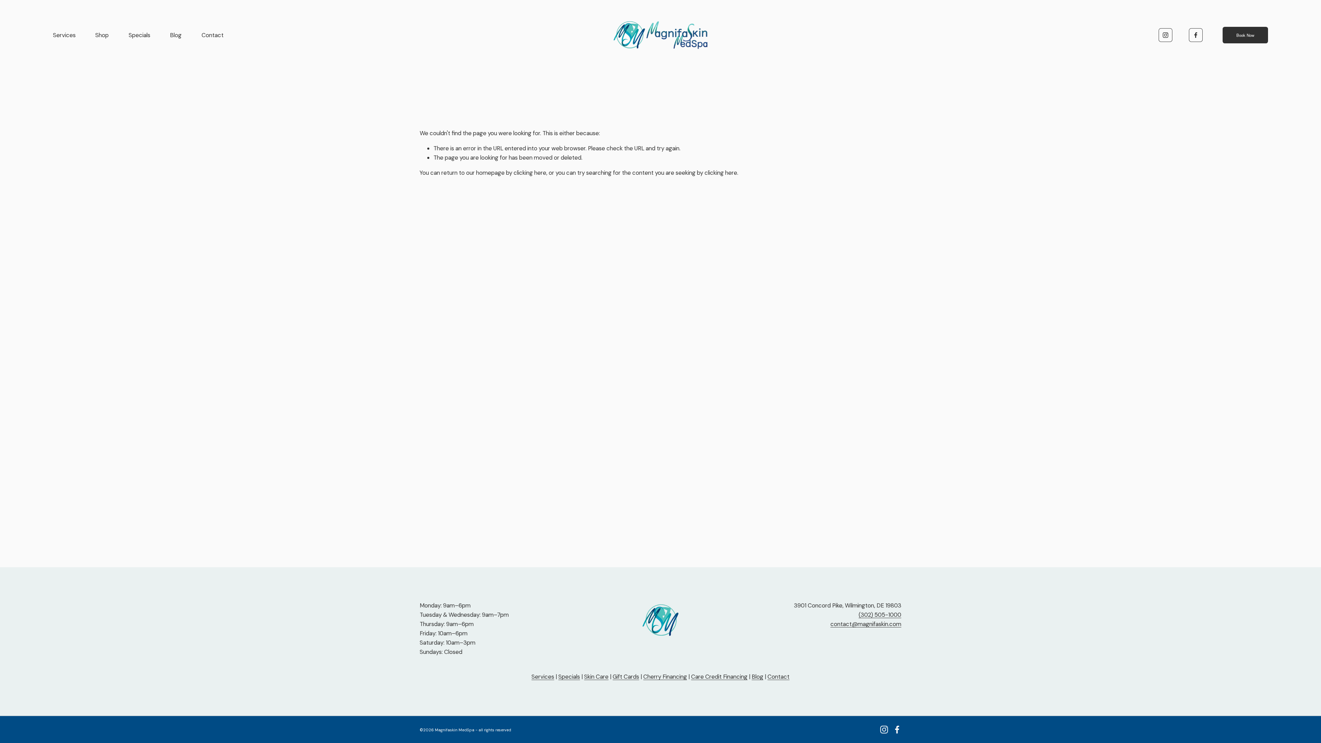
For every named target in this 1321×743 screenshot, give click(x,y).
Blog (176, 35)
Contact (213, 35)
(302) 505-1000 (880, 614)
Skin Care (596, 676)
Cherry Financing (665, 676)
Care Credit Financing (719, 676)
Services (64, 35)
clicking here (530, 172)
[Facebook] (1196, 35)
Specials (139, 35)
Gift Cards (626, 676)
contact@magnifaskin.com (865, 624)
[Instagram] (1165, 35)
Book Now (1245, 35)
